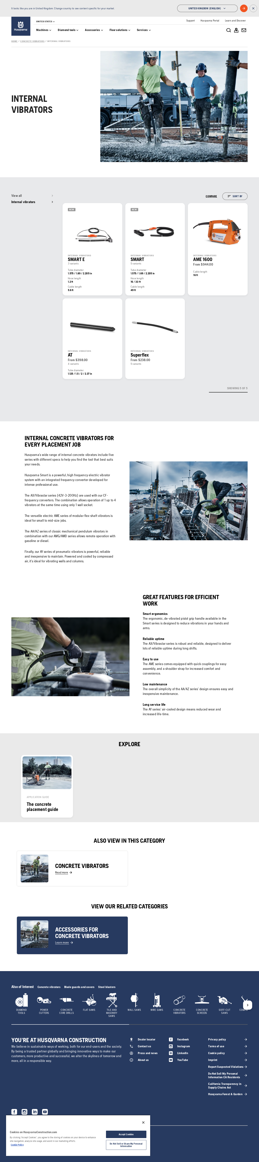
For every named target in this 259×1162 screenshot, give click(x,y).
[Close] (143, 1122)
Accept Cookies (126, 1134)
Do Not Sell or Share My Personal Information (126, 1145)
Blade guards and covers (79, 987)
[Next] (247, 1005)
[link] (20, 26)
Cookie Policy (17, 1144)
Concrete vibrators (49, 987)
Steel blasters (106, 987)
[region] (78, 1135)
